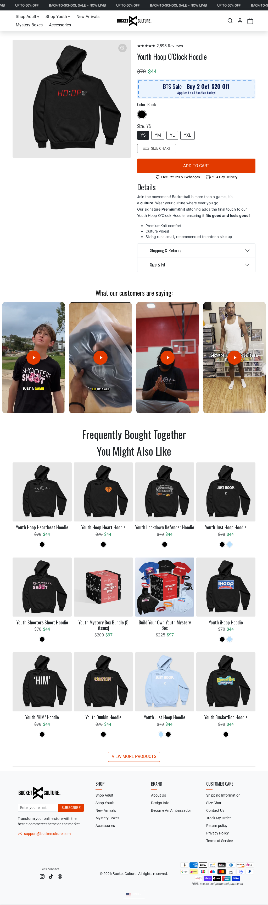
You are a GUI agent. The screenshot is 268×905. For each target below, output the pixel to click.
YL (172, 135)
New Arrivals (87, 16)
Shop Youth (105, 803)
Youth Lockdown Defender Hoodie (164, 527)
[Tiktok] (51, 876)
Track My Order (218, 818)
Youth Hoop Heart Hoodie (103, 527)
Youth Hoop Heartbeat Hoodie (42, 527)
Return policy (216, 825)
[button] (230, 21)
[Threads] (59, 876)
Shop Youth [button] (56, 16)
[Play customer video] (33, 358)
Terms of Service (219, 841)
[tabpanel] (134, 611)
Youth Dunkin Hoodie (103, 717)
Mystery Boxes (29, 24)
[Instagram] (42, 876)
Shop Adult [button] (26, 16)
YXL (187, 135)
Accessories (60, 24)
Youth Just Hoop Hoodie (226, 527)
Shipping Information (223, 795)
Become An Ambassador (171, 810)
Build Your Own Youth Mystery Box (165, 625)
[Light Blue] (229, 544)
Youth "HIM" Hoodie (42, 717)
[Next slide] (253, 449)
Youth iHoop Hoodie (226, 622)
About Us (158, 795)
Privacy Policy (217, 833)
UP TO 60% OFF (101, 5)
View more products (134, 756)
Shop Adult (104, 795)
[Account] (240, 21)
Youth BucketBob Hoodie (226, 717)
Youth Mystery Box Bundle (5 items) (104, 625)
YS (143, 135)
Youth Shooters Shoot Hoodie (42, 622)
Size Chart (161, 148)
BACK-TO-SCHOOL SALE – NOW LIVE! (50, 5)
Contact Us (215, 810)
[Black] (142, 114)
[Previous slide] (15, 449)
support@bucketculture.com (47, 834)
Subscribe (71, 807)
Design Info (160, 803)
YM (158, 135)
